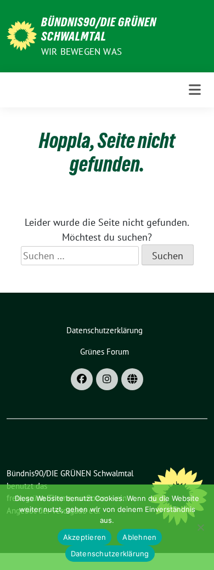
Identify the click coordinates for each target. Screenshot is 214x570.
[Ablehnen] (200, 527)
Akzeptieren (84, 537)
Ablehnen (139, 537)
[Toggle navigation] (194, 90)
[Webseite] (132, 379)
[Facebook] (82, 379)
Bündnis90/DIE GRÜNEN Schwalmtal (98, 29)
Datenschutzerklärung (110, 553)
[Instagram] (107, 379)
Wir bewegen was (81, 51)
